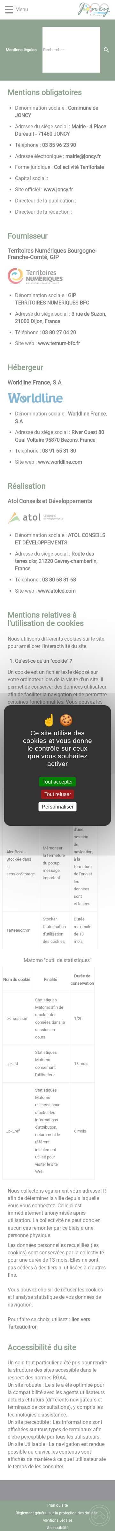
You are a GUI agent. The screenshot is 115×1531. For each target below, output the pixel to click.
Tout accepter (57, 782)
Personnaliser (57, 806)
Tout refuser (57, 794)
